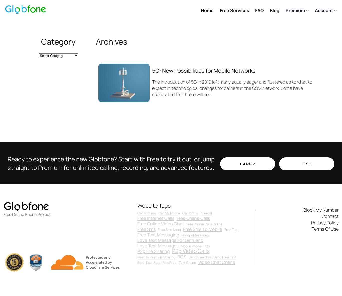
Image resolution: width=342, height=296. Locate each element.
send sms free (165, 262)
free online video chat (160, 224)
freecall (207, 213)
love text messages (158, 246)
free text (231, 229)
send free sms (200, 257)
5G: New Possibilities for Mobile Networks (204, 71)
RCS (181, 257)
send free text (225, 257)
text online (187, 262)
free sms (146, 229)
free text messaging (158, 235)
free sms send (169, 229)
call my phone (169, 213)
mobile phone (191, 246)
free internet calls (155, 218)
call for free (146, 213)
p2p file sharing (153, 251)
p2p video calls (191, 250)
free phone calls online (204, 224)
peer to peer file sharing (156, 257)
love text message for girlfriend (170, 240)
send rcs (144, 262)
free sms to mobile (202, 229)
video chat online (216, 262)
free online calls (193, 218)
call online (190, 213)
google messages (195, 235)
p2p (207, 246)
